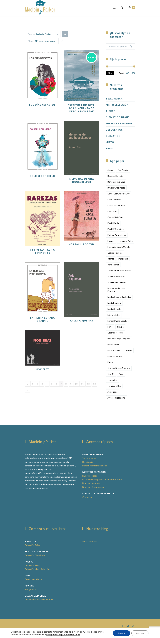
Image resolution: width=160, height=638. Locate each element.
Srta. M (111, 374)
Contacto (87, 497)
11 (82, 384)
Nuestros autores (91, 483)
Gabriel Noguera (115, 253)
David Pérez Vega (116, 229)
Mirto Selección (117, 105)
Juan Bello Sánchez (116, 276)
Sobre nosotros (90, 458)
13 (94, 384)
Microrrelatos (114, 315)
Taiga (109, 148)
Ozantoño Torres (115, 332)
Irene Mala (123, 259)
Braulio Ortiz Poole (116, 188)
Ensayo (111, 241)
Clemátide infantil (115, 217)
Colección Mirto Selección (37, 569)
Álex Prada (113, 392)
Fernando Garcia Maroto (119, 247)
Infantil (111, 259)
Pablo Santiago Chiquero (119, 338)
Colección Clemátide (35, 555)
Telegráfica (114, 98)
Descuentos (114, 129)
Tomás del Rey (114, 386)
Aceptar (121, 633)
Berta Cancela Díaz (116, 182)
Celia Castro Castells (117, 205)
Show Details (88, 93)
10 (76, 384)
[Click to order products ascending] (65, 34)
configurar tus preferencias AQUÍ (63, 634)
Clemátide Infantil (119, 117)
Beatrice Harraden (116, 176)
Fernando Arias (125, 241)
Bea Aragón (123, 170)
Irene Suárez (113, 264)
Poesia (129, 350)
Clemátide (113, 136)
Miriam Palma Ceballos (118, 321)
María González (115, 309)
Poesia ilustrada (115, 356)
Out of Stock (48, 84)
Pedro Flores (113, 344)
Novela (120, 327)
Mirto (110, 142)
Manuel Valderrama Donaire (116, 290)
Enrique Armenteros (117, 235)
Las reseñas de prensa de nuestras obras (102, 479)
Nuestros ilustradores (93, 487)
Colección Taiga (32, 545)
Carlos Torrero (114, 199)
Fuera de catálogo (119, 123)
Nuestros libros (89, 475)
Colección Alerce (33, 579)
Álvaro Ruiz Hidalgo (116, 398)
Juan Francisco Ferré (117, 282)
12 (88, 384)
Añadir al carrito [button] (88, 84)
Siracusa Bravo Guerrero (119, 368)
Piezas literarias (90, 541)
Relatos (111, 362)
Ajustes (140, 633)
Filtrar (110, 73)
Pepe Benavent (114, 350)
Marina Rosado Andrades (119, 297)
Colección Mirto (32, 565)
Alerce (110, 111)
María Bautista (114, 303)
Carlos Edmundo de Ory (119, 193)
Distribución (88, 462)
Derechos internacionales (94, 465)
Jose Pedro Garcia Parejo (119, 270)
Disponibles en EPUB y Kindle (39, 599)
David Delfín (113, 223)
